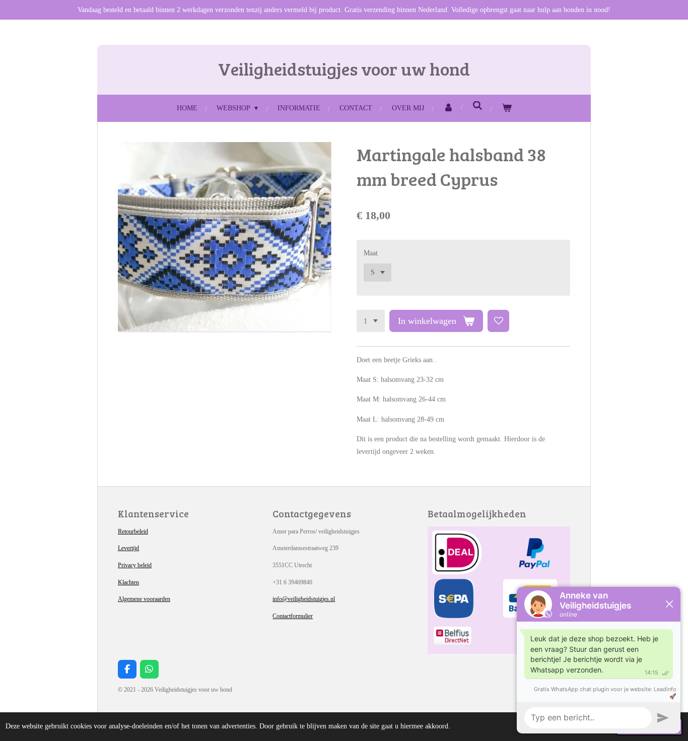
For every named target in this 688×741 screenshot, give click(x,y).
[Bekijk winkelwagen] (506, 108)
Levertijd (128, 548)
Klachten (128, 582)
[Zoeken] (477, 106)
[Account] (448, 108)
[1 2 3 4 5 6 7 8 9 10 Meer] (371, 321)
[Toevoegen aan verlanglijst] (499, 321)
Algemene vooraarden (144, 598)
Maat (371, 253)
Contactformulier (292, 616)
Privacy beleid (135, 565)
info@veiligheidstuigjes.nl (303, 598)
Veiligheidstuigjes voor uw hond (344, 68)
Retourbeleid (133, 531)
